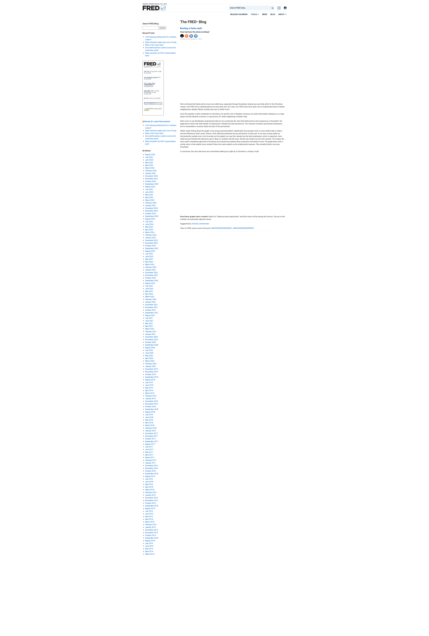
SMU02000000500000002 (243, 228)
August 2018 (150, 412)
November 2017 (151, 436)
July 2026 (149, 157)
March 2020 (149, 361)
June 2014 (149, 546)
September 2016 (151, 474)
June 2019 (149, 385)
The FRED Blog (193, 22)
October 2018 (150, 407)
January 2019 (150, 398)
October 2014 (150, 535)
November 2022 (151, 275)
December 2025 (151, 176)
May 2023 (149, 259)
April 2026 (149, 165)
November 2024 (151, 211)
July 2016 (149, 479)
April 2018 (149, 423)
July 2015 (149, 511)
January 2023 (150, 270)
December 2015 (151, 498)
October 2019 (150, 374)
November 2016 (151, 468)
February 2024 (150, 235)
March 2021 (149, 329)
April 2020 (149, 358)
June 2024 (149, 224)
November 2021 (151, 307)
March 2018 (149, 425)
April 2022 (149, 294)
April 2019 (149, 390)
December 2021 (151, 305)
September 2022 (151, 281)
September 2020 (151, 345)
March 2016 (149, 490)
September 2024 (151, 216)
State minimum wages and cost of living (160, 42)
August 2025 (150, 187)
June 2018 (149, 417)
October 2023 (150, 246)
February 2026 (150, 171)
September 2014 (151, 538)
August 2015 (150, 508)
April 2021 (149, 326)
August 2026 (150, 154)
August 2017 (150, 444)
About (281, 14)
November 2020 (151, 339)
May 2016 (149, 484)
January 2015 (150, 527)
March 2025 (149, 200)
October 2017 (150, 439)
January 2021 (150, 334)
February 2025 (150, 203)
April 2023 (149, 262)
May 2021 (149, 323)
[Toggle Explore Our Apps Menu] (279, 8)
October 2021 (150, 310)
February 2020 (150, 364)
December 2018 (151, 401)
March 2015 (149, 522)
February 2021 (150, 331)
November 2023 (151, 243)
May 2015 (149, 516)
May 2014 (149, 549)
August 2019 (150, 380)
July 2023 (149, 254)
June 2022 (149, 289)
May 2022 (149, 291)
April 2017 (149, 455)
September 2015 (151, 506)
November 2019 (151, 372)
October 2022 (150, 278)
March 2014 (149, 554)
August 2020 (150, 348)
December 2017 (151, 433)
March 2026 (149, 168)
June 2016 (149, 482)
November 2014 (151, 533)
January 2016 (150, 495)
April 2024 (149, 230)
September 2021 (151, 313)
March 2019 (149, 393)
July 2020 (149, 350)
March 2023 (149, 264)
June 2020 (149, 353)
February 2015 (150, 525)
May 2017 (149, 452)
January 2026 (150, 173)
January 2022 (150, 302)
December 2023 (151, 240)
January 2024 (150, 238)
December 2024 (151, 208)
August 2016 (150, 476)
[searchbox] (250, 8)
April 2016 (149, 487)
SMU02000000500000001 (221, 228)
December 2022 (151, 272)
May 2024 (149, 227)
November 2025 (151, 179)
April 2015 (149, 519)
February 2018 (150, 428)
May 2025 (149, 195)
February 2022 (150, 299)
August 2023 (150, 251)
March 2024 (149, 232)
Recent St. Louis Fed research (157, 121)
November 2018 (151, 404)
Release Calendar (238, 14)
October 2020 (150, 342)
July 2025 (149, 189)
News (264, 14)
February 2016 (150, 492)
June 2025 (149, 192)
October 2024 (150, 213)
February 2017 (150, 460)
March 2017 (149, 457)
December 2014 (151, 530)
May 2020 (149, 356)
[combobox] (249, 8)
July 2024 (149, 222)
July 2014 (149, 543)
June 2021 (149, 321)
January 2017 (150, 463)
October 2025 (150, 181)
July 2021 (149, 318)
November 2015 (151, 500)
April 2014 (149, 551)
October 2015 (150, 503)
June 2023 (149, 256)
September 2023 (151, 248)
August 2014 (150, 541)
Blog (272, 14)
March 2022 (149, 297)
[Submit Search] (272, 8)
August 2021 (150, 315)
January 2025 (150, 205)
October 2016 (150, 471)
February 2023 (150, 267)
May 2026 (149, 163)
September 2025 (151, 184)
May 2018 (149, 420)
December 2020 (151, 337)
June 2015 (149, 514)
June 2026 (149, 160)
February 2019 (150, 396)
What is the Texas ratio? (154, 45)
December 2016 (151, 466)
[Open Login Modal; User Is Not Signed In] (285, 8)
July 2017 (149, 447)
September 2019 (151, 377)
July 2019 (149, 382)
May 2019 (149, 388)
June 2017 (149, 449)
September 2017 (151, 441)
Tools (254, 14)
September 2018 (151, 409)
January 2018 (150, 431)
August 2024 (150, 219)
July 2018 (149, 415)
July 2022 (149, 286)
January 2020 (150, 366)
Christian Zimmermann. (200, 224)
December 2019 (151, 369)
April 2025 (149, 197)
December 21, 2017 (195, 39)
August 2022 (150, 283)
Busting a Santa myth (191, 28)
